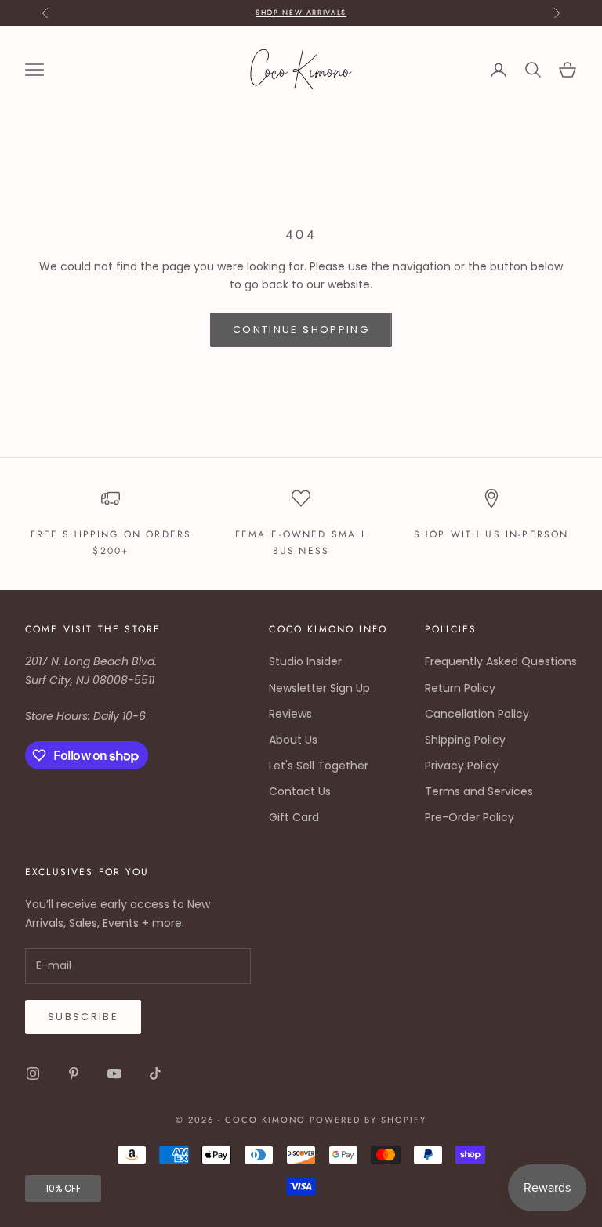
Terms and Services (479, 791)
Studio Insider (305, 661)
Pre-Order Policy (469, 817)
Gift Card (294, 817)
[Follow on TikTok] (155, 1073)
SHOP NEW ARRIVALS (301, 12)
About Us (293, 739)
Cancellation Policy (477, 714)
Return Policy (460, 688)
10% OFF (63, 1188)
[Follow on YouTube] (114, 1073)
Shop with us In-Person (491, 534)
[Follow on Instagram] (33, 1073)
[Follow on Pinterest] (74, 1073)
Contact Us (300, 791)
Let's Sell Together (318, 765)
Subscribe (83, 1016)
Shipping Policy (465, 739)
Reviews (290, 714)
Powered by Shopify (368, 1119)
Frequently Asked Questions (501, 661)
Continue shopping (301, 329)
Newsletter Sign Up (319, 688)
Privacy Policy (462, 765)
